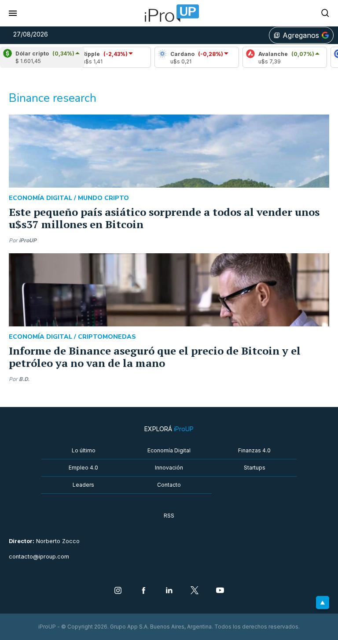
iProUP (28, 240)
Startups (254, 467)
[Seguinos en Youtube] (220, 591)
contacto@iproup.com (39, 556)
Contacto (169, 484)
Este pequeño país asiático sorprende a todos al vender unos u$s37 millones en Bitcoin (164, 218)
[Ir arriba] (322, 602)
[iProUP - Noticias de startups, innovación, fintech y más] (169, 13)
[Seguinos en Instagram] (118, 591)
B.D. (24, 379)
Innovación (169, 467)
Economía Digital (169, 450)
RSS (169, 515)
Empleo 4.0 (83, 467)
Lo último (84, 450)
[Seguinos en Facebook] (143, 591)
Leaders (83, 484)
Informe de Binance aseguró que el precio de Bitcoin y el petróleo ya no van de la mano (155, 357)
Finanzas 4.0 (254, 450)
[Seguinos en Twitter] (194, 591)
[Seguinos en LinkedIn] (169, 591)
